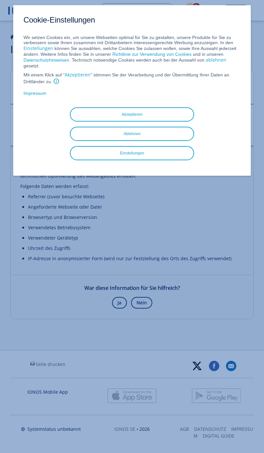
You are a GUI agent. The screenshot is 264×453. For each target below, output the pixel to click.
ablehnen (216, 60)
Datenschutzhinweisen (46, 60)
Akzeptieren (77, 75)
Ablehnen (132, 134)
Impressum (35, 93)
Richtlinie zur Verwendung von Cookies (152, 54)
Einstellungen (38, 48)
